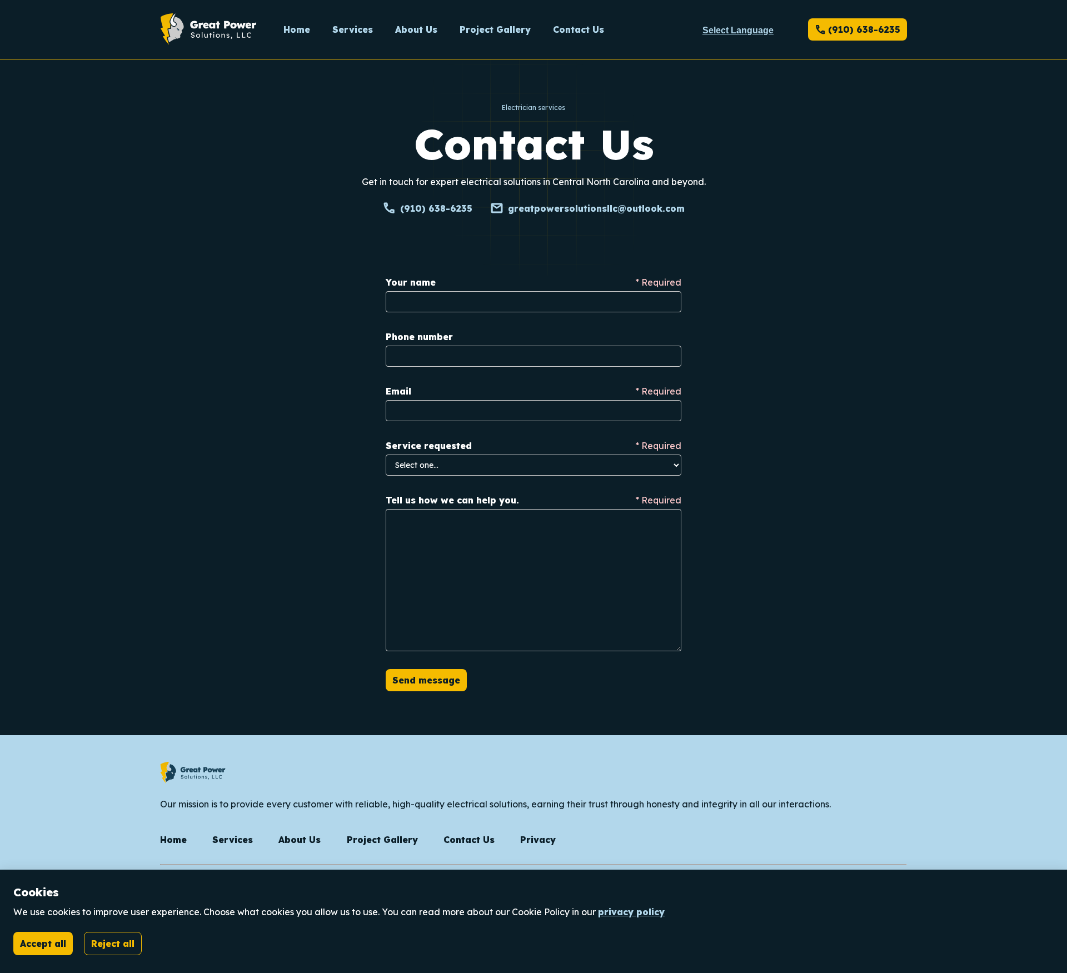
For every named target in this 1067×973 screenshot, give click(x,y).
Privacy (538, 839)
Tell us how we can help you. (452, 500)
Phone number (419, 336)
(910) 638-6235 (857, 29)
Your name (411, 282)
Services (232, 839)
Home (173, 839)
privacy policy (631, 911)
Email (398, 391)
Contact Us (469, 839)
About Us (299, 839)
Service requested (429, 445)
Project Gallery (382, 839)
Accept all (43, 943)
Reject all (112, 943)
